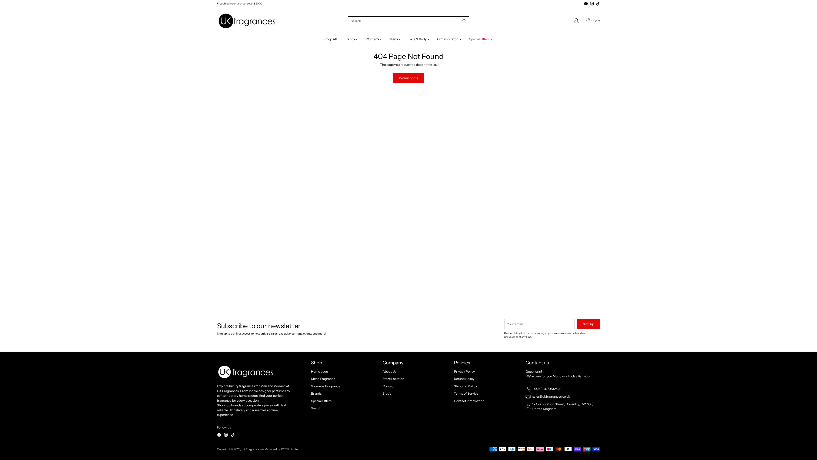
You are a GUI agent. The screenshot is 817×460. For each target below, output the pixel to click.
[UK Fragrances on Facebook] (586, 4)
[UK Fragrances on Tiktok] (598, 4)
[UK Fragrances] (248, 21)
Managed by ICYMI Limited (282, 449)
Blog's (387, 393)
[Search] (464, 20)
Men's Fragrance (323, 379)
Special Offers (321, 401)
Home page (319, 371)
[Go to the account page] (576, 21)
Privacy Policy (464, 371)
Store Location (393, 379)
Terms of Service (466, 393)
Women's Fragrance (325, 386)
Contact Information (469, 401)
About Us (389, 371)
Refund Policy (464, 379)
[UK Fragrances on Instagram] (592, 4)
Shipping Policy (465, 386)
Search (316, 408)
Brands (316, 393)
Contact (389, 386)
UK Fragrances (251, 449)
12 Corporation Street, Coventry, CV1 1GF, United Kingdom (562, 406)
